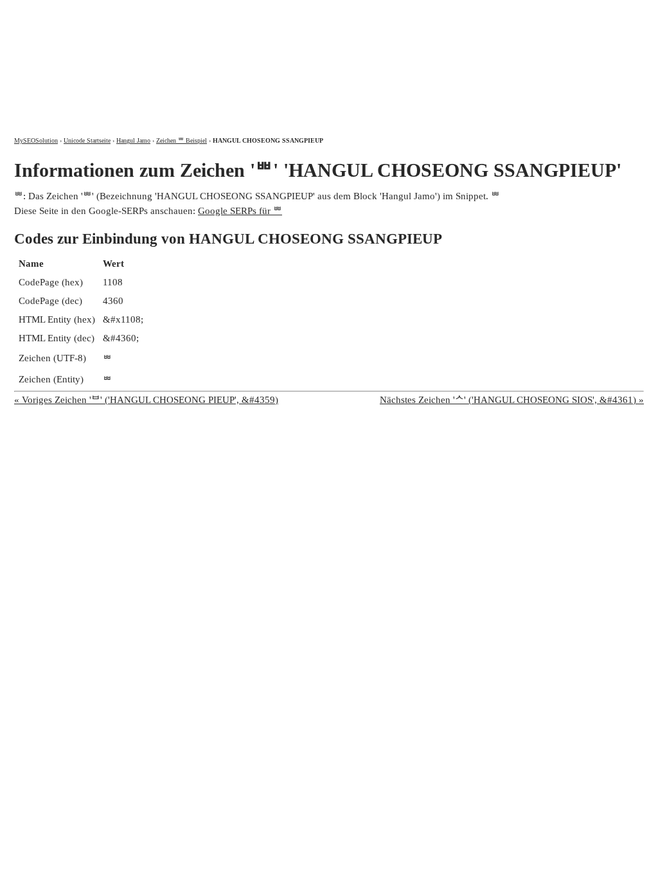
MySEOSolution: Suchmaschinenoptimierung (165, 57)
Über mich (475, 11)
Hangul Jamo (133, 140)
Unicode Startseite (87, 140)
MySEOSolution (36, 140)
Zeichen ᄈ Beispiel (181, 140)
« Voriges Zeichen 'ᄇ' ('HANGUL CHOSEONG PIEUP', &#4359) (146, 400)
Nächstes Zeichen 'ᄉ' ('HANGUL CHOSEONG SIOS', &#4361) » (512, 400)
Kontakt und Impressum (575, 11)
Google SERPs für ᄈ (240, 211)
